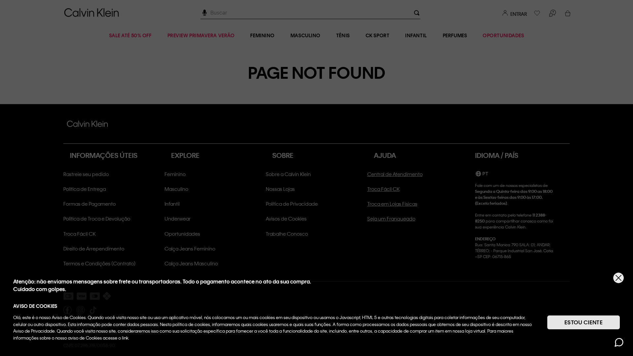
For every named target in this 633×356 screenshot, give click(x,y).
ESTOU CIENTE (583, 322)
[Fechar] (618, 278)
